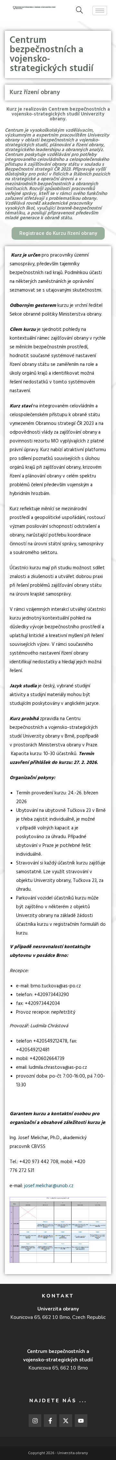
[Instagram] (35, 1420)
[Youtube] (81, 1420)
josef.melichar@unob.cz (48, 1186)
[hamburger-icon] (99, 10)
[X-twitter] (65, 1420)
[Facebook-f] (50, 1420)
